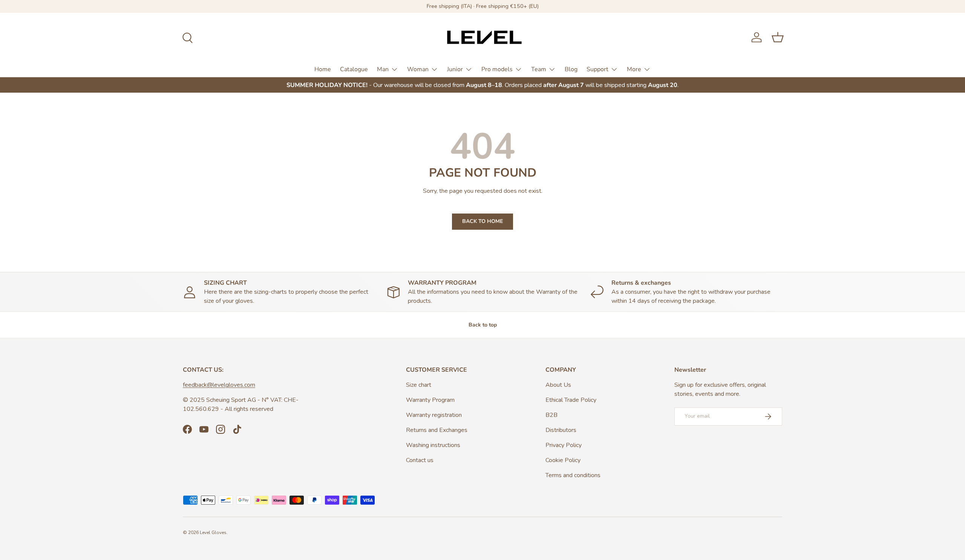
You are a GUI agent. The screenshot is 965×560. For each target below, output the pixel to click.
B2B (551, 415)
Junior (455, 69)
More (634, 69)
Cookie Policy (563, 460)
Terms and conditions (572, 475)
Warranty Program (430, 400)
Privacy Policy (563, 445)
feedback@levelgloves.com (219, 385)
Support (597, 69)
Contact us (419, 460)
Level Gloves (213, 532)
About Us (558, 385)
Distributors (560, 430)
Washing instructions (433, 445)
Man (383, 69)
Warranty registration (434, 415)
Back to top (483, 324)
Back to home (482, 221)
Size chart (418, 385)
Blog (571, 69)
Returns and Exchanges (436, 430)
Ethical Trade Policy (570, 400)
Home (322, 69)
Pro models (497, 69)
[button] (777, 37)
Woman (418, 69)
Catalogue (354, 69)
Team (538, 69)
